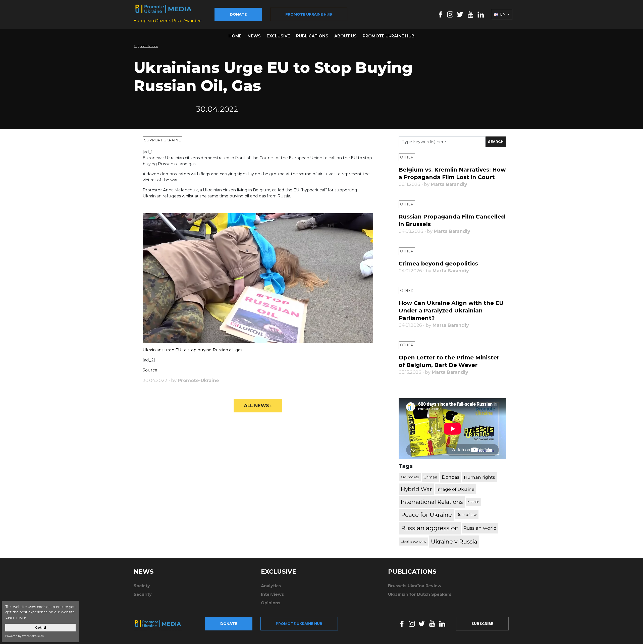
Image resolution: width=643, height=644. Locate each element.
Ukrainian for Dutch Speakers (419, 594)
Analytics (271, 585)
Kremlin (473, 502)
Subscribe (482, 623)
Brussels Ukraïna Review (414, 585)
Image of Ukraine (455, 489)
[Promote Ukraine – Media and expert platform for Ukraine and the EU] (162, 623)
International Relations (432, 502)
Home (235, 36)
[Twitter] (460, 14)
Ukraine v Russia (454, 541)
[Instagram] (450, 14)
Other (406, 157)
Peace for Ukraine (426, 514)
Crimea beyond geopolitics (438, 263)
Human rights (479, 477)
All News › (258, 405)
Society (142, 585)
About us (345, 36)
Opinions (270, 603)
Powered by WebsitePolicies (24, 636)
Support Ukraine (146, 46)
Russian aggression (430, 528)
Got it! (40, 627)
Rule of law (466, 514)
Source (150, 370)
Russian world (480, 528)
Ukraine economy (413, 541)
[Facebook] (440, 14)
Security (143, 594)
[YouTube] (470, 14)
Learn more (15, 617)
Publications (312, 36)
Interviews (272, 594)
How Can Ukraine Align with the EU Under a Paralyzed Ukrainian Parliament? (451, 310)
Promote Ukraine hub (308, 14)
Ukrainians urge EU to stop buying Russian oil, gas (192, 350)
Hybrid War (416, 489)
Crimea (430, 477)
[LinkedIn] (480, 14)
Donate (238, 14)
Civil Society (410, 477)
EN (503, 14)
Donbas (450, 477)
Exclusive (278, 36)
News (254, 36)
